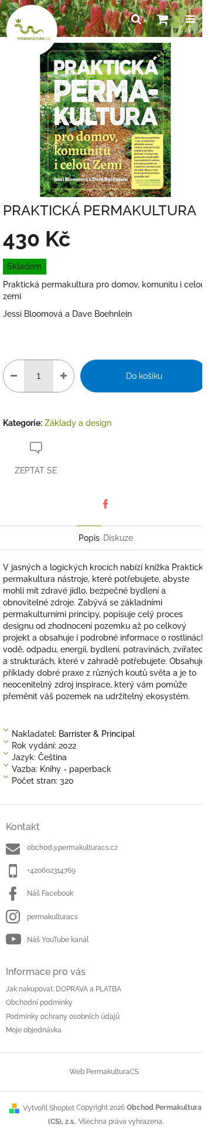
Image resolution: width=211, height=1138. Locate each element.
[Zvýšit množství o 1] (63, 376)
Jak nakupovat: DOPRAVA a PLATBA (63, 989)
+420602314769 (51, 870)
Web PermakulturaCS (103, 1072)
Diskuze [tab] (118, 538)
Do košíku (144, 376)
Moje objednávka (34, 1030)
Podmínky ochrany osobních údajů (63, 1016)
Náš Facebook (50, 893)
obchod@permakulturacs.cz (72, 848)
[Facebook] (105, 503)
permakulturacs (52, 917)
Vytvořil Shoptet (48, 1108)
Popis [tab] (89, 538)
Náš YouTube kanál (58, 940)
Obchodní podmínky (39, 1002)
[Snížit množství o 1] (14, 376)
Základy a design (78, 423)
